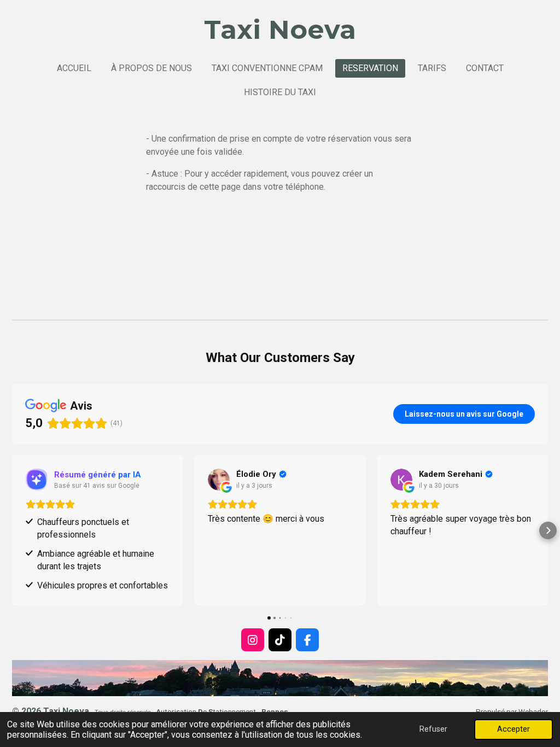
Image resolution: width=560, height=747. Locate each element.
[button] (12, 530)
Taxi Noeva (280, 29)
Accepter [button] (513, 729)
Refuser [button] (433, 729)
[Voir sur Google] (219, 480)
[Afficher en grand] (280, 678)
